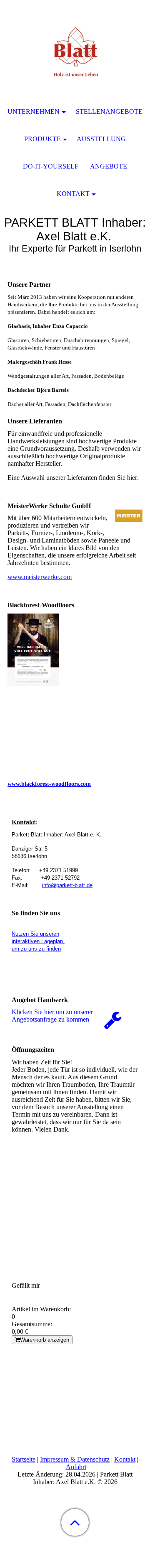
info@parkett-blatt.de (67, 885)
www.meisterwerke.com (40, 576)
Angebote (108, 166)
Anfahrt (76, 1466)
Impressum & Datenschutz (75, 1459)
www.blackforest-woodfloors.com (49, 784)
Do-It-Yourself (50, 166)
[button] (75, 1522)
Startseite (23, 1459)
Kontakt (124, 1459)
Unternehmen (34, 111)
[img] (75, 51)
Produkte (42, 138)
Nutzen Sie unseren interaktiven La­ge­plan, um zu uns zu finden (38, 941)
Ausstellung (101, 138)
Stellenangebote (109, 111)
